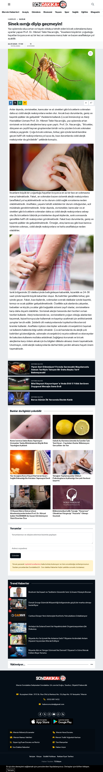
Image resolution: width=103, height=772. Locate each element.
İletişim (32, 756)
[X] (45, 714)
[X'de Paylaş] (15, 103)
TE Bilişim (57, 761)
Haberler (12, 19)
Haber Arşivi (61, 747)
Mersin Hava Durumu (64, 732)
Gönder (15, 556)
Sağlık (75, 12)
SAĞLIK (22, 19)
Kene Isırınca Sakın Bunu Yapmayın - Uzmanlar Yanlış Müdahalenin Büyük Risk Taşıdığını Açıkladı (29, 443)
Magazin (95, 12)
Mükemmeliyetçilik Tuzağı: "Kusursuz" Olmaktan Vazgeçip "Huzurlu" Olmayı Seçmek (71, 513)
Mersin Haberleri (10, 12)
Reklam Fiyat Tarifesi (65, 756)
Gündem (36, 12)
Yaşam (58, 12)
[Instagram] (49, 714)
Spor (67, 12)
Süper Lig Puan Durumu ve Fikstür (26, 742)
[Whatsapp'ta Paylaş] (20, 103)
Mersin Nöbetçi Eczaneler (23, 732)
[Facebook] (40, 714)
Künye (39, 756)
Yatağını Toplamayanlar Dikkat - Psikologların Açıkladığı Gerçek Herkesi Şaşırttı (71, 478)
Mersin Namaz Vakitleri (22, 737)
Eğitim (84, 12)
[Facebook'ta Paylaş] (10, 103)
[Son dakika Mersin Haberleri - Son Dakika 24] (50, 4)
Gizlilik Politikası (49, 756)
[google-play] (63, 721)
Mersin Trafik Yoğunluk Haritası (68, 737)
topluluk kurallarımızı (32, 564)
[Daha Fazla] (25, 103)
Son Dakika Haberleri (21, 747)
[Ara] (92, 4)
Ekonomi (47, 12)
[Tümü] (92, 664)
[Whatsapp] (58, 714)
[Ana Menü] (9, 4)
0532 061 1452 (53, 699)
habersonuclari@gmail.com (53, 704)
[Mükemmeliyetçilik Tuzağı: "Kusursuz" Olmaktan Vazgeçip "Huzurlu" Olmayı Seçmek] (73, 497)
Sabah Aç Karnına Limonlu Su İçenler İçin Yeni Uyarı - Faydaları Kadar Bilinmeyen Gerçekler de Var (71, 443)
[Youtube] (54, 714)
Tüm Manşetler (62, 742)
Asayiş (25, 12)
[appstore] (40, 721)
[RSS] (63, 714)
